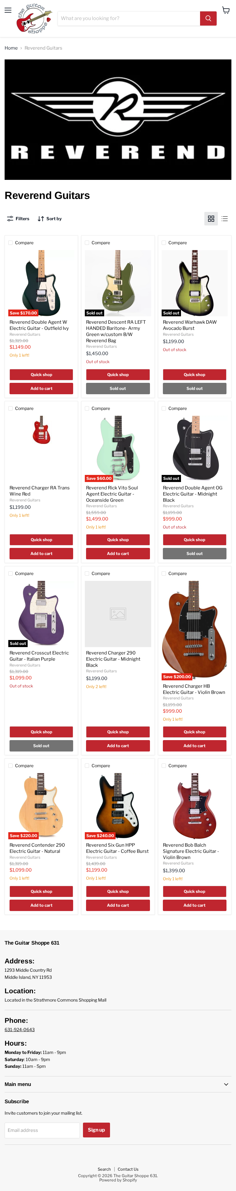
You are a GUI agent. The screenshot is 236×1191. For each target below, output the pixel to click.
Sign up (96, 1130)
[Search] (208, 18)
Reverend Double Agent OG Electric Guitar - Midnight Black (192, 494)
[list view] (224, 218)
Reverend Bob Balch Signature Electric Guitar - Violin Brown (191, 851)
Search (104, 1169)
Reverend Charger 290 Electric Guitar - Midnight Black (113, 659)
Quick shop (41, 374)
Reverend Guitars (25, 334)
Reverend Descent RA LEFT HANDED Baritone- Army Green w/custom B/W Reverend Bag (116, 331)
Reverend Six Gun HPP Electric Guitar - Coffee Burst (117, 848)
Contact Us (128, 1169)
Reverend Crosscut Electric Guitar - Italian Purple (39, 656)
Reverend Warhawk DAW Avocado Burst (190, 325)
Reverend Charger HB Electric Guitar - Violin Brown (194, 689)
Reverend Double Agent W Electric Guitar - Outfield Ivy (39, 325)
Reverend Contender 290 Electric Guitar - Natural (37, 848)
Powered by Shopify (118, 1179)
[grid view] (211, 218)
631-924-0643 (20, 1029)
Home (11, 48)
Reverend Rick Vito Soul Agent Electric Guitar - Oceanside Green (112, 494)
